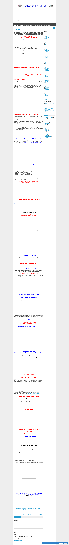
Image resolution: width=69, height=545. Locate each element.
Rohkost (46, 129)
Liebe (27, 23)
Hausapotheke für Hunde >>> (28, 374)
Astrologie (46, 119)
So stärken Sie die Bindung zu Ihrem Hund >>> (29, 294)
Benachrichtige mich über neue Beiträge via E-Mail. (21, 538)
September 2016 (47, 90)
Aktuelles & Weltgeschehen (41, 25)
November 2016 (47, 88)
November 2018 (47, 69)
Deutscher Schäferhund (25, 507)
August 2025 (46, 38)
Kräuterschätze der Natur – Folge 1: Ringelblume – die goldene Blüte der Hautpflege (49, 111)
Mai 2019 (46, 64)
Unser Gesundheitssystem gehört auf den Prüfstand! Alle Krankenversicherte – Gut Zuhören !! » (31, 514)
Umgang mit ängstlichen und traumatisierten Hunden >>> (29, 260)
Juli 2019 (46, 62)
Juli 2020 (46, 52)
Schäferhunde (25, 508)
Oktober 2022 (47, 41)
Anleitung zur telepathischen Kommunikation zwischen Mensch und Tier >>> (28, 352)
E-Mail (15, 532)
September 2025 (47, 37)
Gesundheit (33, 23)
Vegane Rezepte (47, 134)
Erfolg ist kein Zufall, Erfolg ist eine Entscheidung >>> (28, 326)
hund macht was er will (33, 507)
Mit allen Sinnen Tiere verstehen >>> (29, 297)
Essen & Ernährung (47, 121)
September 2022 (47, 42)
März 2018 (46, 76)
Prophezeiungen (16, 25)
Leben (30, 23)
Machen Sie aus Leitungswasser (24, 396)
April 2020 (46, 54)
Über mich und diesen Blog (21, 23)
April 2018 (46, 75)
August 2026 (46, 33)
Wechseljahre (46, 23)
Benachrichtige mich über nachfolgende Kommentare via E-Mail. (23, 536)
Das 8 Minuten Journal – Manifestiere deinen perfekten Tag (28, 429)
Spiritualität (21, 25)
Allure (46, 118)
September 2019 (47, 60)
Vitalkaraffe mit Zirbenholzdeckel (28, 471)
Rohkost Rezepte (47, 130)
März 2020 (46, 55)
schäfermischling (30, 508)
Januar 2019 (46, 67)
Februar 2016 (47, 96)
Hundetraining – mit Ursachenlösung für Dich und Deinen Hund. (28, 138)
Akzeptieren (65, 543)
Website (15, 534)
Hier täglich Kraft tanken (28, 25)
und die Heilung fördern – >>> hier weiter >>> (33, 463)
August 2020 (46, 51)
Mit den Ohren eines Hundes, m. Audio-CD (28, 268)
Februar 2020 (47, 56)
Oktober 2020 (47, 49)
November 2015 (47, 98)
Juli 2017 (46, 81)
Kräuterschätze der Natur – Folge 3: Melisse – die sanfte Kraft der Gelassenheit (49, 106)
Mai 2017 (46, 83)
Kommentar (16, 520)
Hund (29, 507)
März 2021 (46, 45)
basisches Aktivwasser (35, 396)
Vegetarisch (46, 135)
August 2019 (46, 61)
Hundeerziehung (16, 508)
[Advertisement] (35, 14)
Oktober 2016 (47, 89)
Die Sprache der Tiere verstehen (28, 355)
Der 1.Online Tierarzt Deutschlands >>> (28, 161)
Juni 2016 (46, 92)
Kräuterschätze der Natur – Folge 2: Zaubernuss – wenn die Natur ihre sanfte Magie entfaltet (49, 108)
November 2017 (47, 79)
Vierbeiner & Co (47, 137)
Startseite (15, 23)
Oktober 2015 (47, 99)
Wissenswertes (51, 23)
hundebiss (38, 507)
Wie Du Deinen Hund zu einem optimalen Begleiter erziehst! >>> (29, 164)
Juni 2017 (46, 82)
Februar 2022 (47, 43)
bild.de (29, 136)
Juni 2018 (46, 73)
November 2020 (47, 48)
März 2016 (46, 95)
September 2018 (47, 71)
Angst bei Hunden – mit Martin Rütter (28, 255)
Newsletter (34, 25)
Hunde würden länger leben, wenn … (29, 407)
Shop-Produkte (48, 25)
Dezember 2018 (47, 68)
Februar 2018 (47, 77)
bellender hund (16, 507)
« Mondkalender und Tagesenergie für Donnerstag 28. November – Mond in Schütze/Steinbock (26, 513)
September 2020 (47, 50)
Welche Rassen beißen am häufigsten (23, 509)
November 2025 (47, 35)
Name (15, 530)
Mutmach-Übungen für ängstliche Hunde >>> (29, 263)
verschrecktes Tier (16, 509)
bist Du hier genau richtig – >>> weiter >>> (28, 182)
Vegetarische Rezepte (48, 136)
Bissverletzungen (20, 507)
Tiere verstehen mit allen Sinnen (29, 351)
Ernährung (38, 23)
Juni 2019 (46, 63)
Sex (45, 131)
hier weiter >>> (36, 401)
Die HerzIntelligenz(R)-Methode (29, 436)
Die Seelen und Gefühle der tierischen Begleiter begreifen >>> (29, 357)
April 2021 (46, 44)
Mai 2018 (46, 74)
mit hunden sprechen (21, 508)
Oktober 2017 (47, 80)
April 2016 (46, 94)
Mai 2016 (46, 93)
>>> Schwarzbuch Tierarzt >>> (28, 409)
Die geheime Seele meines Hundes (28, 198)
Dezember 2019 (47, 58)
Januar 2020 (46, 57)
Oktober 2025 (47, 36)
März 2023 (46, 39)
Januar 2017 (46, 86)
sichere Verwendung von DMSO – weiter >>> (33, 393)
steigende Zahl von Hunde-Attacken (37, 508)
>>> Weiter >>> (28, 319)
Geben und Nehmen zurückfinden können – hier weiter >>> (31, 452)
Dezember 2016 (47, 87)
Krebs (41, 23)
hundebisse (41, 507)
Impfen (46, 124)
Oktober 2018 (47, 70)
